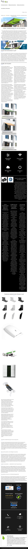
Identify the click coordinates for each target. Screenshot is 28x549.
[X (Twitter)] (8, 545)
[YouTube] (10, 545)
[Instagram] (9, 545)
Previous (24, 12)
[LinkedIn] (11, 545)
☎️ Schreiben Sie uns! (4, 534)
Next (25, 12)
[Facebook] (7, 545)
